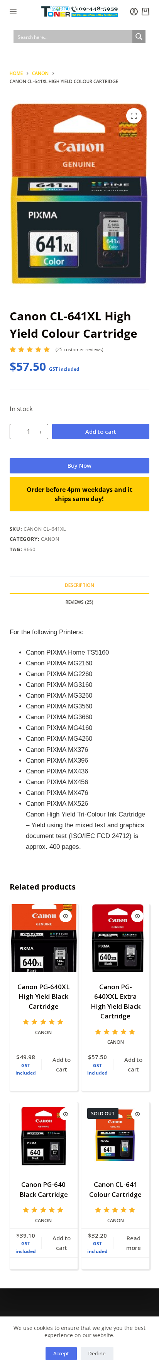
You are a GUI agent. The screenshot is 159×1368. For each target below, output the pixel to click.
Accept (61, 1353)
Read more (133, 1242)
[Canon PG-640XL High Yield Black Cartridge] (44, 938)
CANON (50, 538)
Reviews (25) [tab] (79, 602)
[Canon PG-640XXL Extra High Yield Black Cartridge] (115, 938)
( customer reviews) (79, 349)
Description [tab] (79, 585)
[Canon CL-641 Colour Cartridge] (115, 1136)
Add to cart (100, 431)
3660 (30, 549)
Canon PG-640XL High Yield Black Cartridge (43, 996)
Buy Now (79, 465)
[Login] (134, 11)
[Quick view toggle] (65, 916)
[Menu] (13, 11)
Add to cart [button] (61, 1064)
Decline (97, 1353)
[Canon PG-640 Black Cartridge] (44, 1136)
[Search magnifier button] (138, 36)
